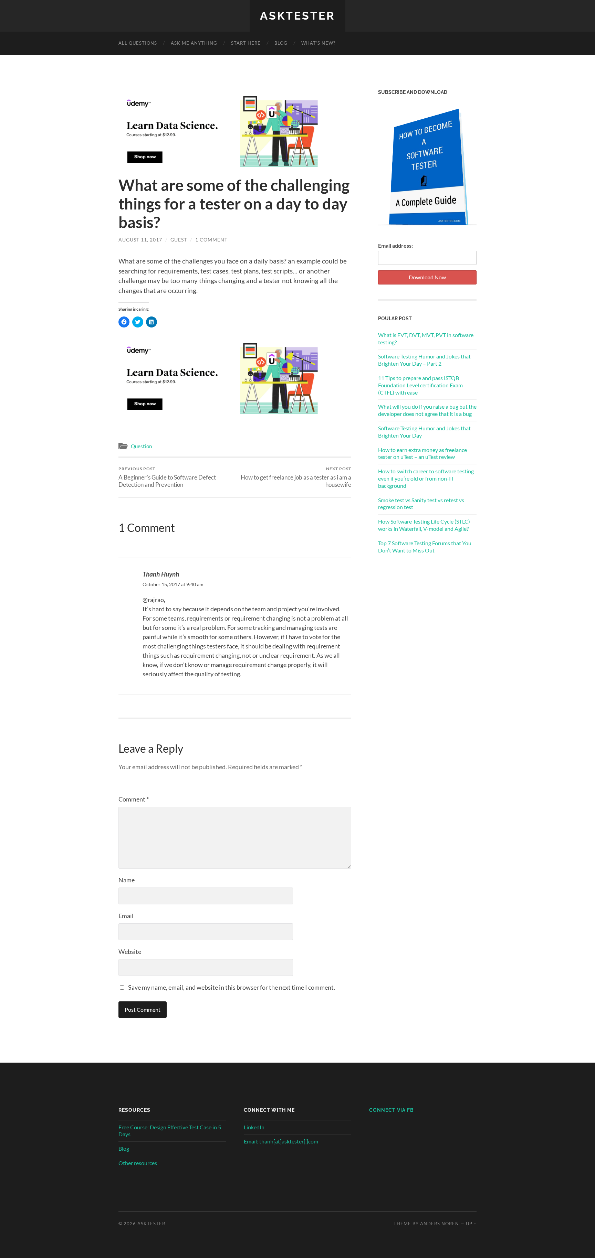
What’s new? (318, 43)
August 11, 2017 (140, 240)
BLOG (281, 43)
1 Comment (211, 240)
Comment (133, 799)
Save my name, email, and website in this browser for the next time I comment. (231, 987)
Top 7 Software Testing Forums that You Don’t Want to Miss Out (424, 546)
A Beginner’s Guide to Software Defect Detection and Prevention (167, 477)
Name (126, 880)
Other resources (137, 1163)
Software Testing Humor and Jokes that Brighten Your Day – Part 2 (424, 360)
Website (129, 951)
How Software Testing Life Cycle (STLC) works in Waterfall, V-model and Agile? (424, 525)
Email (126, 916)
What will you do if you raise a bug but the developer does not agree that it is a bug (427, 410)
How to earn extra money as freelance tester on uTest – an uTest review (422, 453)
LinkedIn (254, 1127)
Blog (123, 1148)
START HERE (246, 43)
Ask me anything (194, 43)
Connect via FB (391, 1110)
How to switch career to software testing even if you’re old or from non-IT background (426, 478)
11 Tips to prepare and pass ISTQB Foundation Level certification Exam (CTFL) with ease (420, 385)
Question (141, 446)
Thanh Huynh (161, 574)
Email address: (395, 245)
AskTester (297, 15)
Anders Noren (439, 1223)
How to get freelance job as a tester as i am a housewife (296, 477)
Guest (178, 240)
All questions (137, 43)
